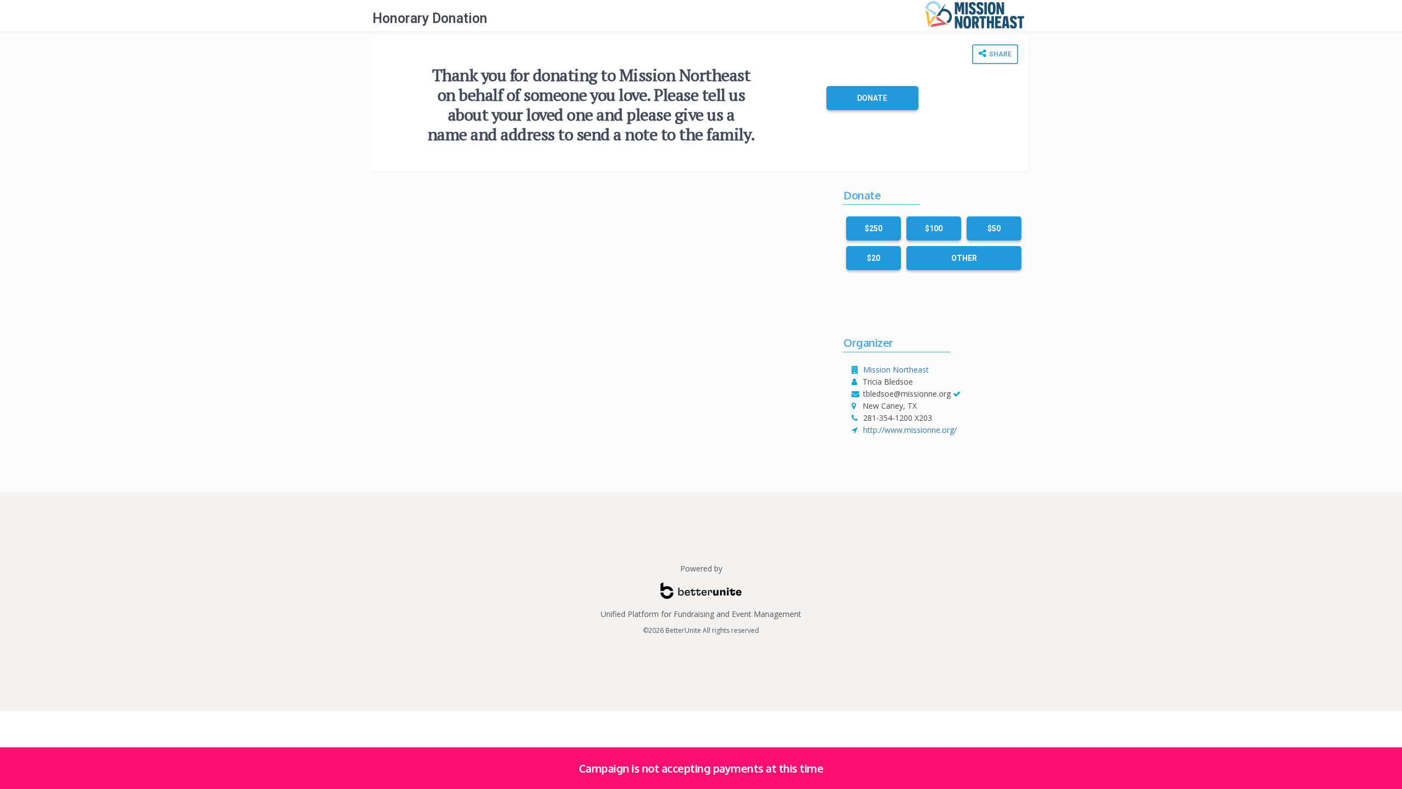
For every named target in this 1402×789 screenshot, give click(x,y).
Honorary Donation (429, 18)
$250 (873, 228)
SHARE (999, 54)
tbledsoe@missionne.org (907, 393)
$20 (873, 258)
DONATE (872, 98)
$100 (934, 228)
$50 (994, 228)
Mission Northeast (896, 369)
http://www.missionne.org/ (910, 430)
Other (964, 258)
